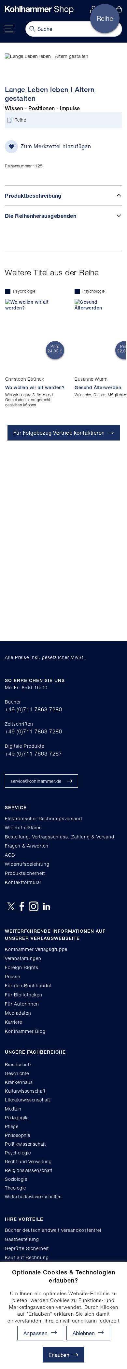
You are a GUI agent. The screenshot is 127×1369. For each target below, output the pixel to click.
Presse (12, 976)
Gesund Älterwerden (98, 387)
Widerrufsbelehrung (27, 864)
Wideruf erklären (23, 827)
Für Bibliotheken (23, 994)
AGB (10, 855)
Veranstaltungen (23, 958)
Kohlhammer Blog (25, 1031)
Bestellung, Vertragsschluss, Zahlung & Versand (59, 836)
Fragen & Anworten (27, 846)
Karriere (13, 1022)
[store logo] (39, 10)
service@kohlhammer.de (36, 781)
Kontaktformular (23, 882)
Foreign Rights (21, 967)
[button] (88, 1333)
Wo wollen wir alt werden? (35, 387)
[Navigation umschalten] (9, 29)
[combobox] (73, 29)
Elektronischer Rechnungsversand (43, 818)
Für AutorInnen (22, 1004)
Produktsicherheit (25, 873)
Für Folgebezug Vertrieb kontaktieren (59, 432)
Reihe (20, 120)
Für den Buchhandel (28, 985)
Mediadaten (18, 1013)
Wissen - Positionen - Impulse (42, 108)
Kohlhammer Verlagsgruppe (36, 949)
